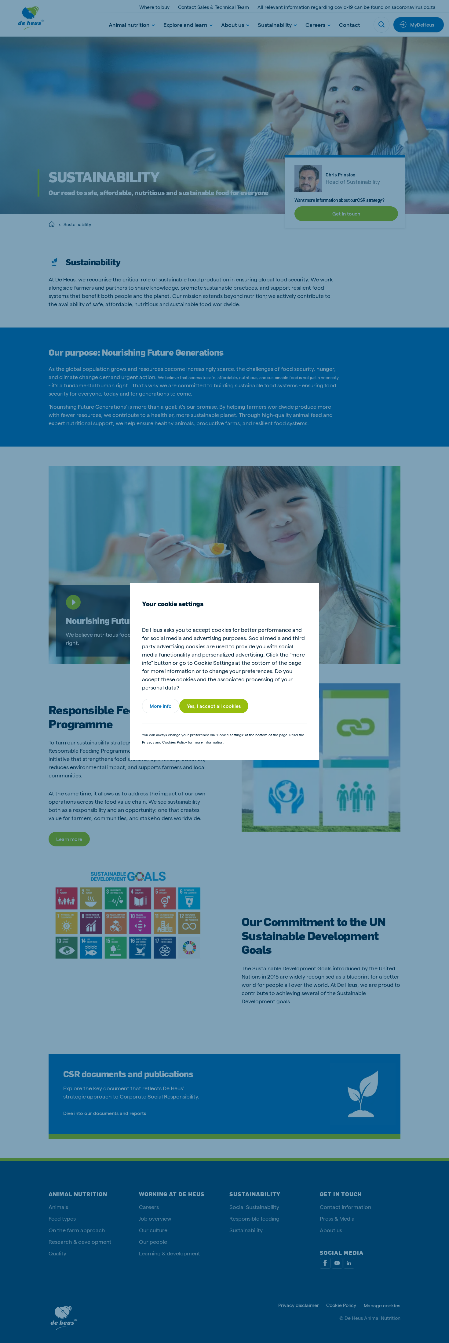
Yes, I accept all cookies (214, 706)
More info (161, 706)
